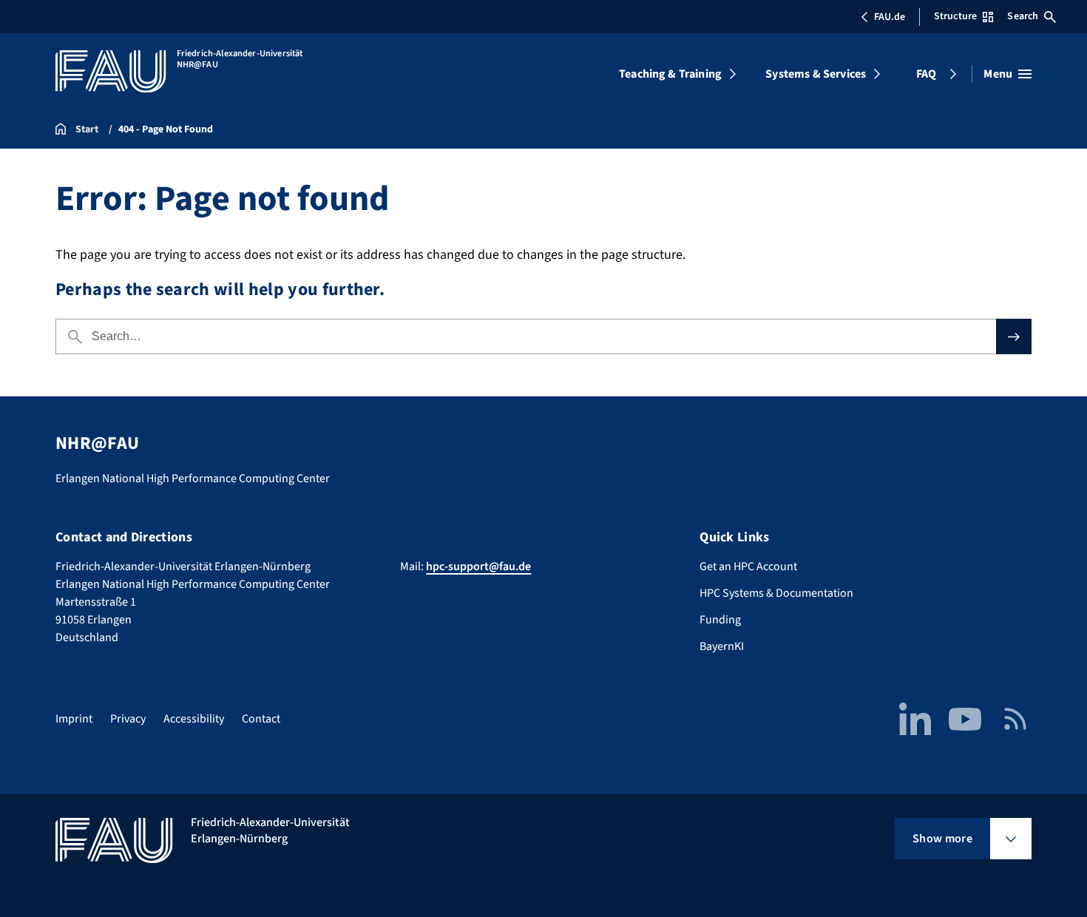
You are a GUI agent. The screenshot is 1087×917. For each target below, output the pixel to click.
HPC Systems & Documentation (776, 593)
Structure (955, 16)
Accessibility (193, 719)
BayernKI (722, 646)
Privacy (128, 719)
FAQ (926, 74)
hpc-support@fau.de (478, 566)
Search (1022, 16)
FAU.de (889, 17)
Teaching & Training (670, 74)
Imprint (73, 719)
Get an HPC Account (748, 566)
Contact (261, 719)
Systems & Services (815, 74)
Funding (720, 620)
